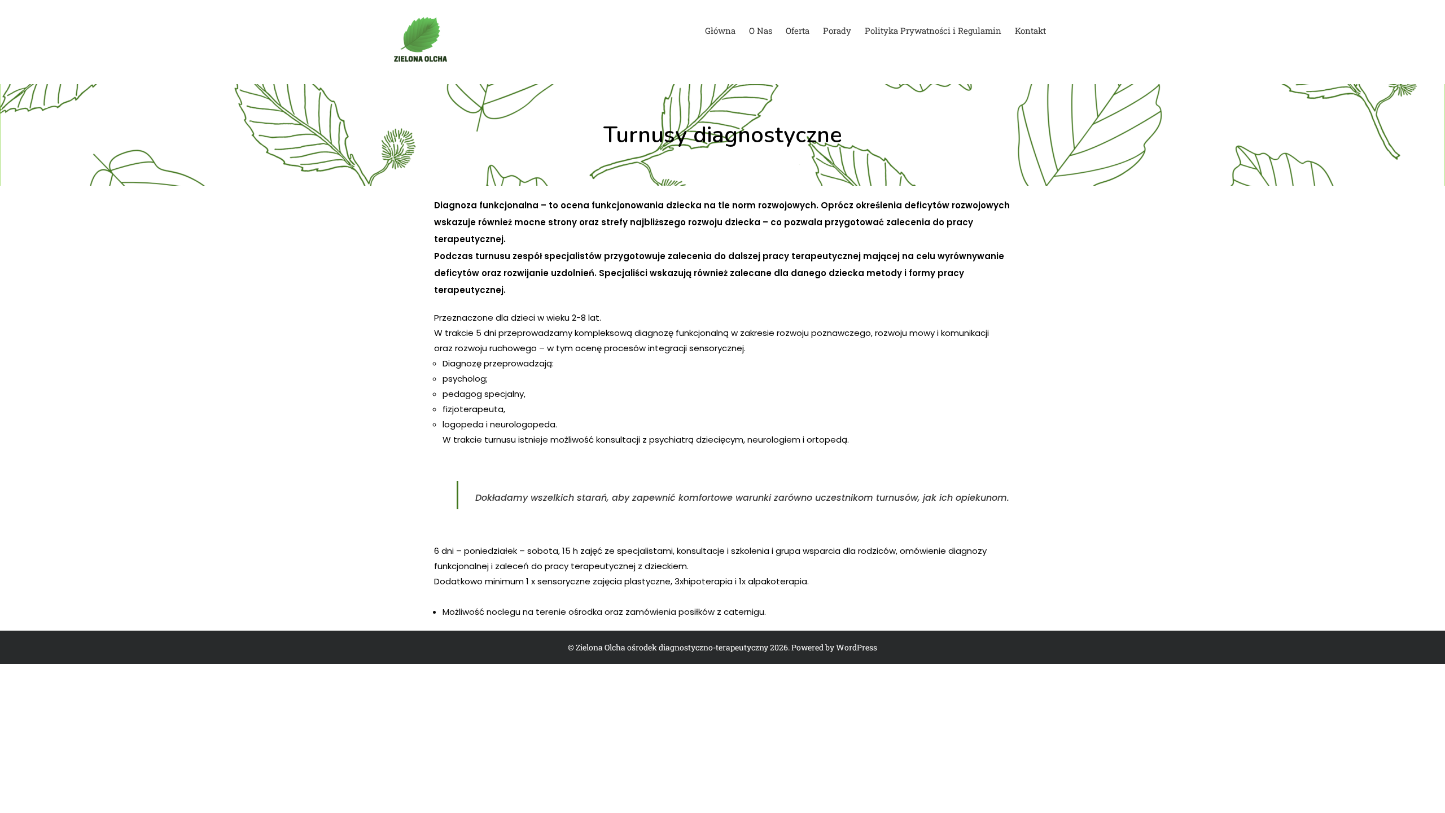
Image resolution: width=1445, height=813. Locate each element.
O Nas (760, 30)
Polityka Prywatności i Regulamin (933, 30)
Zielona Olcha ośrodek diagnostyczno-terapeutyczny (672, 647)
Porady (837, 30)
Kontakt (1030, 30)
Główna (720, 30)
